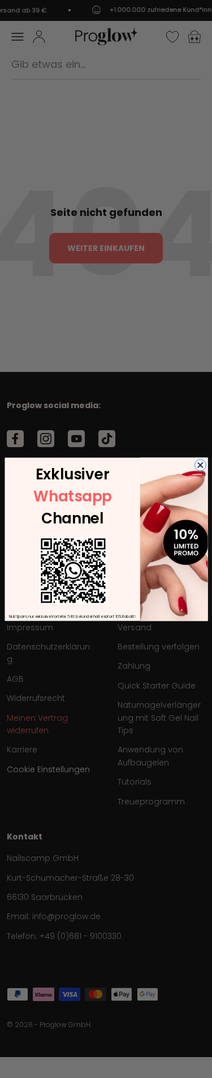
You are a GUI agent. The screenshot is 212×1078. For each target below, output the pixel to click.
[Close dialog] (200, 464)
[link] (73, 570)
